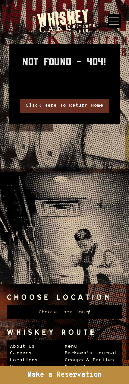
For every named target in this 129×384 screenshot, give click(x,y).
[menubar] (64, 312)
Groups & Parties (89, 360)
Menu (71, 346)
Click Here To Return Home (64, 105)
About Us (22, 346)
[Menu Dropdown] (114, 21)
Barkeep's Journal (91, 353)
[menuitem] (64, 312)
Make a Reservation (65, 375)
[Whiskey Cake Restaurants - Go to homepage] (64, 22)
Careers (21, 353)
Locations (24, 360)
